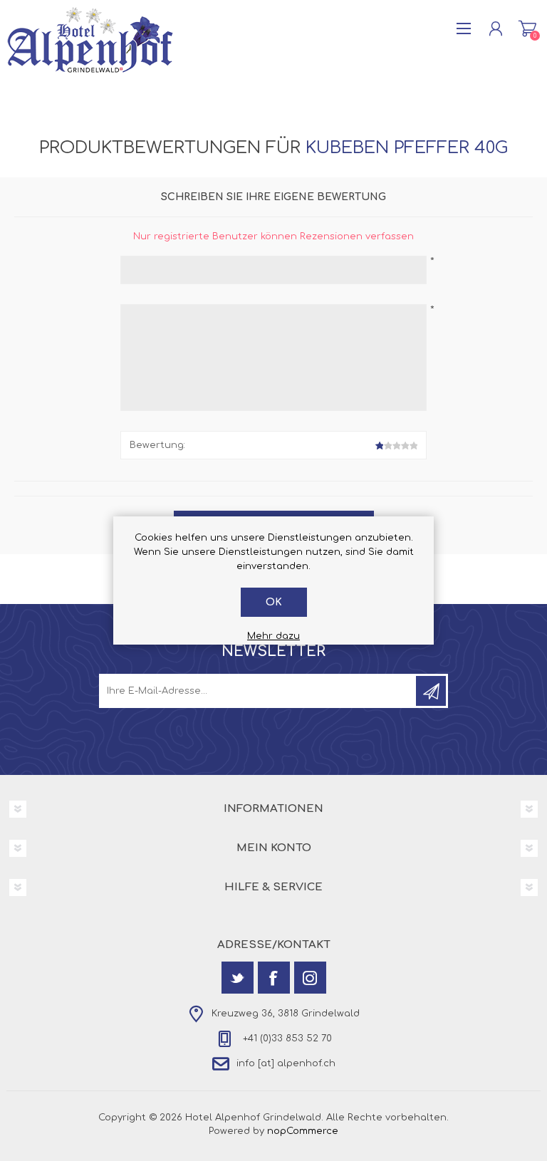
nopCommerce (302, 1131)
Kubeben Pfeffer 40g (407, 147)
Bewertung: (157, 445)
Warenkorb (527, 28)
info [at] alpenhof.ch (285, 1064)
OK (274, 602)
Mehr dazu (273, 636)
